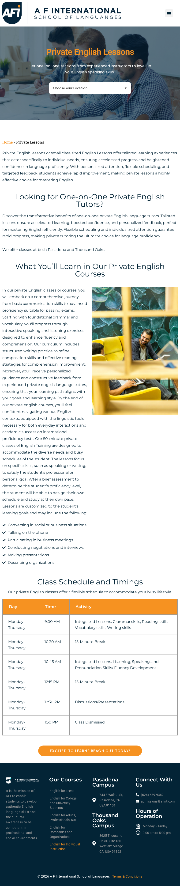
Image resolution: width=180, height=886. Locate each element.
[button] (169, 13)
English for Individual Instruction (65, 846)
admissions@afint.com (158, 801)
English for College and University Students (63, 803)
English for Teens (62, 791)
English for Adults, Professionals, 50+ (63, 817)
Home (7, 142)
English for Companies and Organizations (61, 832)
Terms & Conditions (127, 876)
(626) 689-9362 (152, 795)
